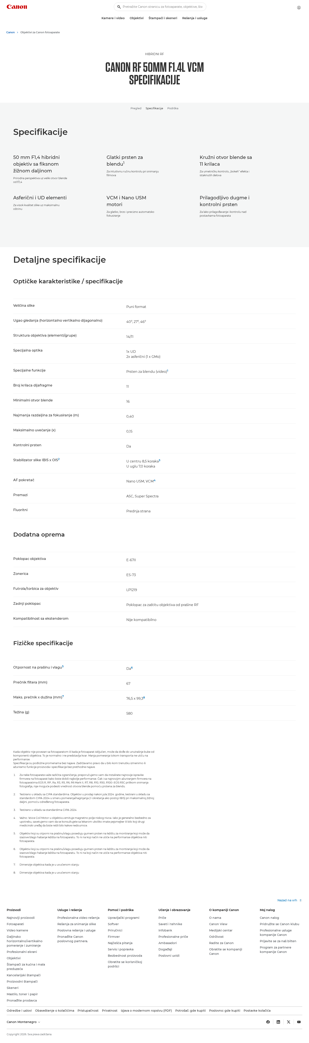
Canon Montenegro (22, 1022)
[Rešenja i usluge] (209, 18)
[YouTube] (299, 1022)
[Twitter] (288, 1022)
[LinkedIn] (278, 1022)
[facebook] (268, 1022)
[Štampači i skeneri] (179, 18)
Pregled (136, 108)
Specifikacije (154, 108)
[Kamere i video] (126, 18)
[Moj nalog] (299, 7)
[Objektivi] (145, 18)
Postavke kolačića (257, 1010)
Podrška (172, 108)
